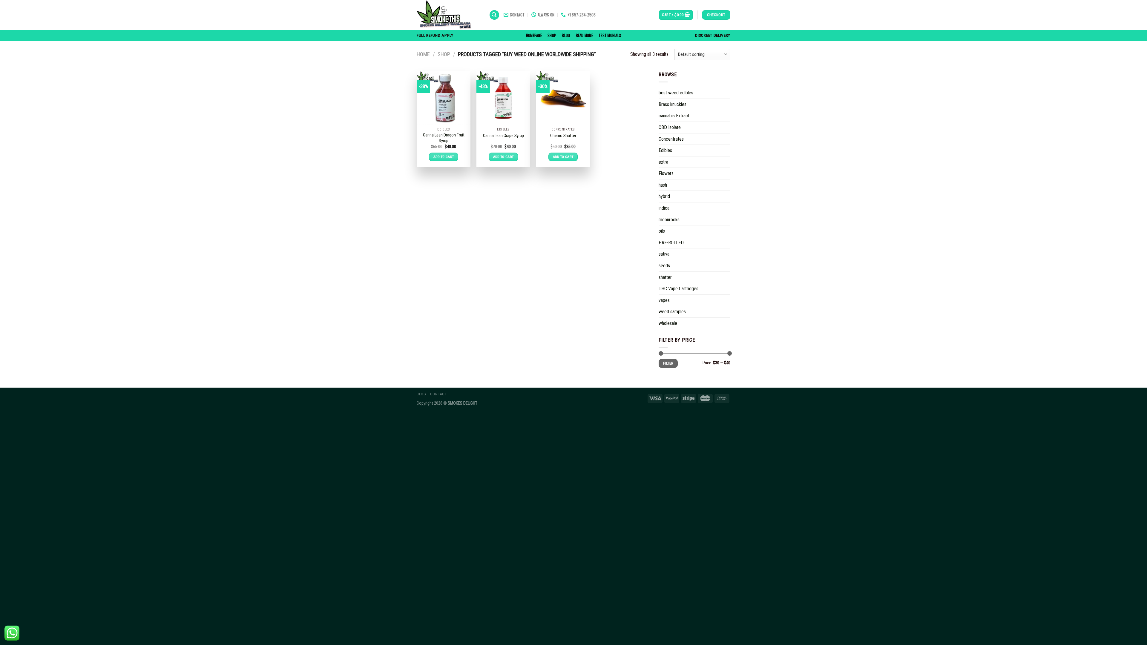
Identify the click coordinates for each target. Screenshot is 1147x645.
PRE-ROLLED (671, 242)
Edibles (665, 150)
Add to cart (443, 157)
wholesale (668, 323)
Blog (566, 35)
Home (423, 54)
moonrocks (669, 219)
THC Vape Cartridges (678, 288)
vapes (664, 300)
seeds (664, 265)
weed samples (672, 311)
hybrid (664, 196)
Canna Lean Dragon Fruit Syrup (443, 138)
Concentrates (671, 139)
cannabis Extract (674, 116)
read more (584, 35)
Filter (668, 363)
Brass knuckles (672, 104)
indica (664, 208)
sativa (664, 254)
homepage (534, 35)
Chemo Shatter (563, 135)
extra (663, 162)
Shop (552, 35)
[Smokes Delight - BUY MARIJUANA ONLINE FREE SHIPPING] (448, 15)
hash (663, 185)
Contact (438, 394)
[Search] (494, 15)
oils (662, 231)
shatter (665, 277)
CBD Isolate (670, 127)
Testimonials (610, 35)
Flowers (666, 173)
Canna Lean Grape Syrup (503, 135)
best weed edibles (676, 93)
